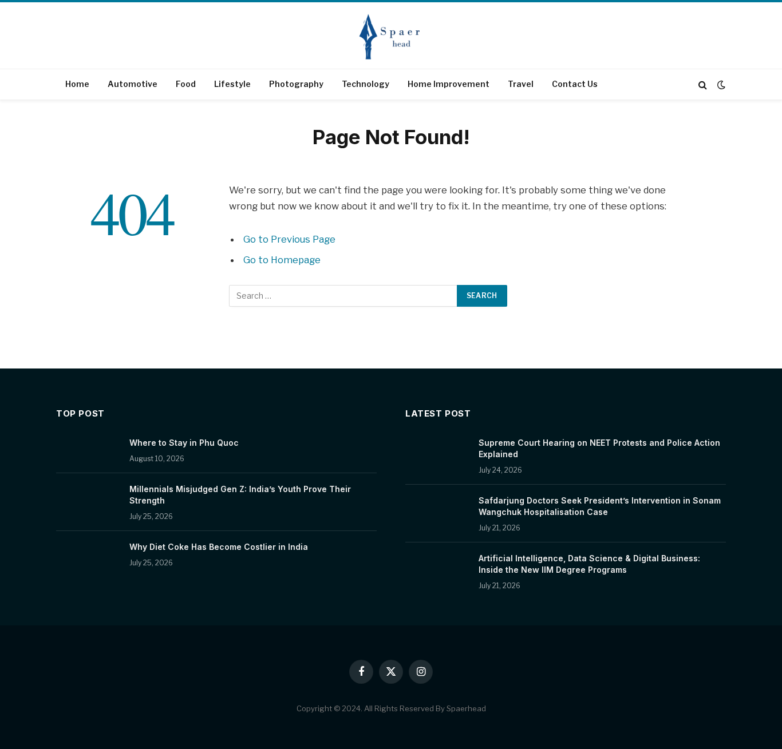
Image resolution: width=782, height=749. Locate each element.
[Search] (702, 84)
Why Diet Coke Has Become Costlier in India (218, 547)
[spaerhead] (391, 36)
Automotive (132, 84)
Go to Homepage (282, 259)
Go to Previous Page (289, 239)
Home (77, 84)
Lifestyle (232, 84)
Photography (296, 84)
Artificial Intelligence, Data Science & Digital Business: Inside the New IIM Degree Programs (589, 563)
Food (186, 84)
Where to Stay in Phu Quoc (184, 442)
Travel (521, 84)
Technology (365, 84)
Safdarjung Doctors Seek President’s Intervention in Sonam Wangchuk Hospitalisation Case (600, 506)
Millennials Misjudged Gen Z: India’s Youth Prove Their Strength (240, 494)
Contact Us (575, 84)
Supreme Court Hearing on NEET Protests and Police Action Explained (599, 448)
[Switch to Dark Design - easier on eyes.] (720, 84)
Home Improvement (448, 84)
